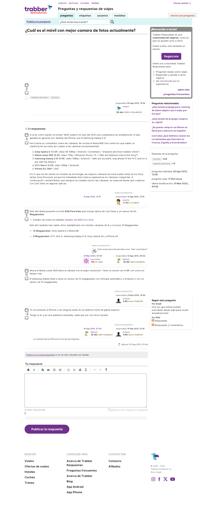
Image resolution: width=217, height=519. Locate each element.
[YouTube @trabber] (172, 481)
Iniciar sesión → (182, 3)
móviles (55, 97)
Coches (84, 3)
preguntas (66, 15)
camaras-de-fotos (39, 97)
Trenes (95, 3)
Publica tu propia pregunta (40, 354)
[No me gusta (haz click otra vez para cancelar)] (27, 93)
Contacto (114, 461)
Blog (70, 481)
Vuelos (62, 3)
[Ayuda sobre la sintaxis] (107, 370)
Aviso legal (156, 472)
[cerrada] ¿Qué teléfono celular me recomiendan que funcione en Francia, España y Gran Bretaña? (171, 139)
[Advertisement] (86, 58)
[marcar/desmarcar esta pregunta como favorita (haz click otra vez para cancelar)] (27, 98)
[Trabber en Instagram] (153, 481)
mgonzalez (95, 259)
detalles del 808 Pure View (79, 219)
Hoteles (73, 3)
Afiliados (114, 466)
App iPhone (74, 492)
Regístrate (171, 56)
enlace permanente (123, 193)
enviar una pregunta (182, 15)
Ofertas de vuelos (37, 466)
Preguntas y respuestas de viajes (85, 9)
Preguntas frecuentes (82, 470)
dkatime (93, 332)
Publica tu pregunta (39, 21)
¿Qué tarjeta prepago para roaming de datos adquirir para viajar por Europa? (171, 110)
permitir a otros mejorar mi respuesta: (129, 410)
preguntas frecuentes (177, 94)
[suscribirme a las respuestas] (153, 320)
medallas (119, 15)
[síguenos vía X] (165, 481)
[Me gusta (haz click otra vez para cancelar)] (27, 85)
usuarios (102, 15)
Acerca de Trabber (79, 476)
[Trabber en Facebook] (159, 481)
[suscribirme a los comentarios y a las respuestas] (153, 325)
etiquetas (85, 15)
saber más (183, 89)
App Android (75, 486)
